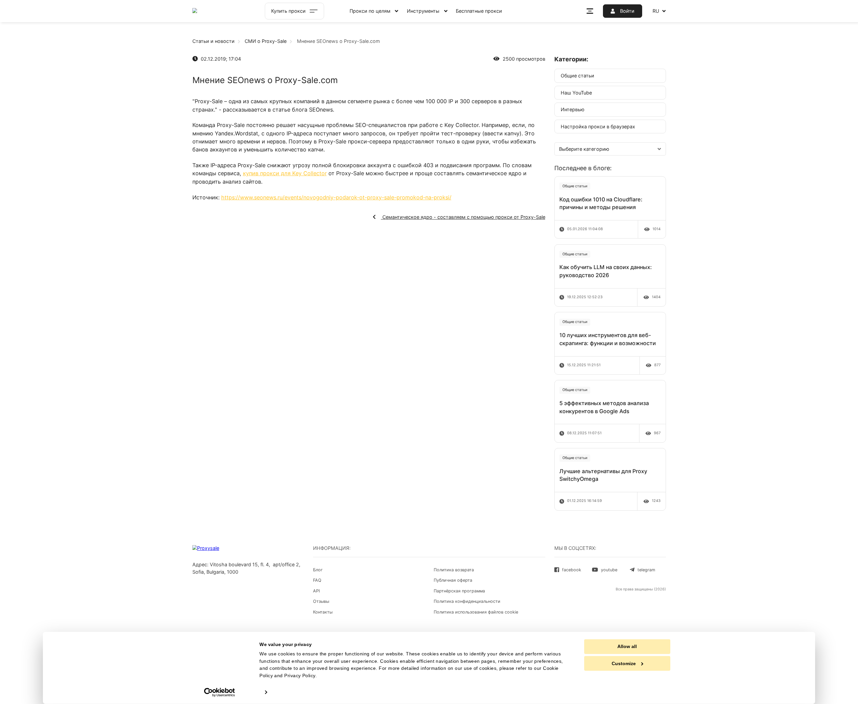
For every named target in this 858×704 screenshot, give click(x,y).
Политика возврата (454, 569)
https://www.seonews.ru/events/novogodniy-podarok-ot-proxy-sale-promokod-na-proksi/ (336, 197)
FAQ (317, 580)
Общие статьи (577, 75)
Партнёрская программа (459, 590)
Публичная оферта (453, 580)
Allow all (627, 646)
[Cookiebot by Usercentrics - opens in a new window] (219, 692)
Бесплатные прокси (479, 11)
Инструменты (423, 11)
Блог (318, 569)
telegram (646, 569)
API (316, 590)
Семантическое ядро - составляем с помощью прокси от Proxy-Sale (463, 217)
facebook (571, 569)
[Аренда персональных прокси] (219, 11)
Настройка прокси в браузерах (598, 126)
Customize (624, 663)
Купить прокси (288, 11)
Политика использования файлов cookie (476, 612)
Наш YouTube (576, 92)
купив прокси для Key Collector (285, 173)
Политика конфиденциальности (467, 601)
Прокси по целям (370, 11)
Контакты (322, 612)
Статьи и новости (213, 41)
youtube (609, 569)
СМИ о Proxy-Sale (266, 41)
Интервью (573, 109)
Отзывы (321, 601)
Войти (626, 11)
